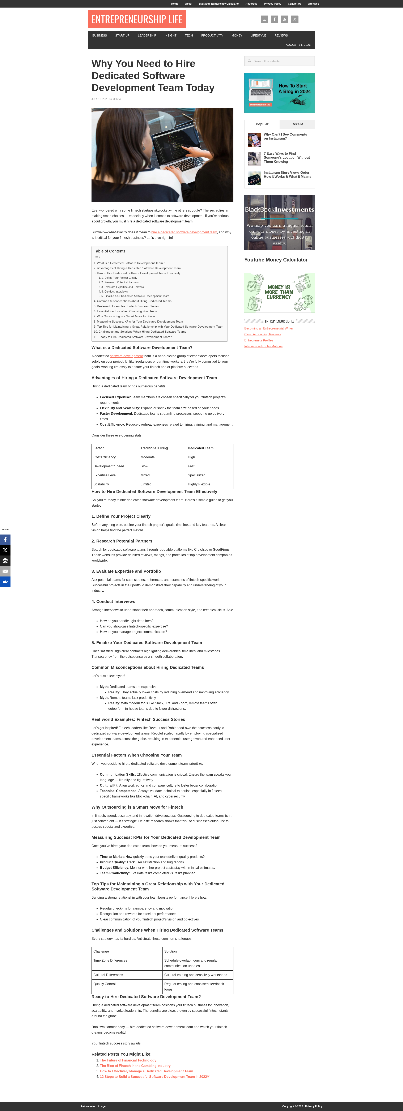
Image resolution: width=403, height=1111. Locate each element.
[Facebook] (5, 540)
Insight (171, 35)
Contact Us (294, 3)
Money (237, 35)
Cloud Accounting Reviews (262, 334)
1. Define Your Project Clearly (119, 277)
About (188, 3)
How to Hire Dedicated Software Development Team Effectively (138, 273)
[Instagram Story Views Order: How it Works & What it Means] (254, 184)
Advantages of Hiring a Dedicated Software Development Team (139, 268)
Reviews (281, 35)
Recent (297, 124)
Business (99, 35)
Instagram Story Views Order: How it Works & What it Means (287, 174)
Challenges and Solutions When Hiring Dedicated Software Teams (142, 331)
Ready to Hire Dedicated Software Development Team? (135, 337)
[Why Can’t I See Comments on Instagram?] (254, 146)
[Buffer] (5, 561)
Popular (262, 124)
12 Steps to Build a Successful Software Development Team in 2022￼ (155, 1076)
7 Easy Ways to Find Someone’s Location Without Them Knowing (287, 157)
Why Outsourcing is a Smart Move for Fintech (127, 316)
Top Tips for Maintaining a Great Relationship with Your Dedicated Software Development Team (160, 326)
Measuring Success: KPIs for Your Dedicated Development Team (140, 321)
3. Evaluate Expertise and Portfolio (122, 287)
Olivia (117, 99)
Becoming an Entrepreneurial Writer (268, 328)
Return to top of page (93, 1106)
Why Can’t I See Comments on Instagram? (285, 136)
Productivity (212, 35)
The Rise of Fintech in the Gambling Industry (135, 1066)
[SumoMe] (5, 581)
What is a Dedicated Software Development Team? (131, 263)
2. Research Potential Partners (120, 282)
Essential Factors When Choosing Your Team (127, 311)
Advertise (251, 3)
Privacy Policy (272, 3)
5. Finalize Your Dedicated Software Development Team (135, 296)
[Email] (5, 571)
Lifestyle (258, 35)
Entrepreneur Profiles (258, 340)
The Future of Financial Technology (128, 1060)
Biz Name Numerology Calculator (219, 3)
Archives (313, 3)
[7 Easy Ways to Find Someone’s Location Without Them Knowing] (254, 165)
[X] (5, 550)
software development (126, 356)
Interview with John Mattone (263, 346)
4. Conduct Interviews (114, 291)
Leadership (147, 35)
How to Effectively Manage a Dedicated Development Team (146, 1071)
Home (174, 3)
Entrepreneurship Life (137, 18)
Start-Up (122, 35)
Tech (189, 35)
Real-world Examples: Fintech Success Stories (128, 306)
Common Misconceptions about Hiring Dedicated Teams (134, 301)
